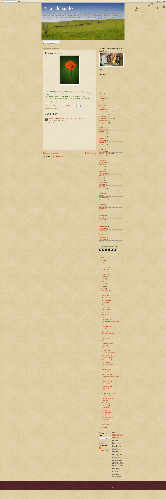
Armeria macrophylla (107, 360)
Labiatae (101, 175)
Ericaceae (101, 149)
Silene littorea (105, 307)
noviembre (105, 269)
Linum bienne (105, 345)
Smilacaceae (102, 228)
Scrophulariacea (103, 226)
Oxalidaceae (102, 193)
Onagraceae (102, 186)
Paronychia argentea (107, 403)
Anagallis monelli (106, 369)
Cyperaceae (102, 138)
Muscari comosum (106, 293)
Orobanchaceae (103, 191)
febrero (104, 427)
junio (104, 281)
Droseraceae (102, 142)
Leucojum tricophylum (107, 355)
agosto (104, 276)
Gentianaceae (102, 158)
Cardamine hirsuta (106, 395)
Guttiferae (101, 167)
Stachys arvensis (106, 309)
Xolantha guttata (106, 328)
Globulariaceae (103, 162)
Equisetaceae (102, 147)
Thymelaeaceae (103, 232)
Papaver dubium (106, 336)
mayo (104, 283)
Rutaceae (101, 221)
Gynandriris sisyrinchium (108, 324)
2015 (102, 260)
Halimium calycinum (107, 381)
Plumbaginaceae (103, 202)
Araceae (101, 107)
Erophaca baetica (106, 348)
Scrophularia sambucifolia (108, 333)
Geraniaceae (102, 160)
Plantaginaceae (103, 199)
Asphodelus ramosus (107, 412)
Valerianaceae (102, 237)
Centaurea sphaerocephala (109, 352)
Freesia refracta (106, 391)
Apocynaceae (102, 105)
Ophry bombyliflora (107, 374)
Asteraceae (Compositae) (105, 112)
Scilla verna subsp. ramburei (109, 393)
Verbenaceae (102, 239)
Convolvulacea (103, 129)
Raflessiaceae (103, 210)
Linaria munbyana (106, 312)
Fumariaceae (102, 155)
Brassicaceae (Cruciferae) (105, 118)
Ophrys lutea (105, 302)
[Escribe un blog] (77, 106)
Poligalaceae (102, 204)
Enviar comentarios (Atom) (57, 156)
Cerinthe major (105, 331)
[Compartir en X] (78, 106)
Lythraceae (102, 182)
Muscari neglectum (107, 383)
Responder (52, 123)
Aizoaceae (102, 96)
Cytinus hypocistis (106, 300)
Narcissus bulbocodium (108, 417)
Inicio (71, 153)
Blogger (117, 487)
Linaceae (101, 180)
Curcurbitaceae (103, 136)
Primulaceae (102, 208)
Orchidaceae (102, 188)
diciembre (105, 267)
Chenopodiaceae (103, 125)
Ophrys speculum (106, 326)
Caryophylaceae (103, 123)
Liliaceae (101, 177)
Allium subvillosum (107, 386)
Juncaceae (102, 171)
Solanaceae (102, 230)
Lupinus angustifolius (107, 319)
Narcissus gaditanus (107, 422)
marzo (104, 288)
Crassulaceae (102, 131)
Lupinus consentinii (107, 316)
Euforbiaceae (102, 151)
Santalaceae (102, 224)
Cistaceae (101, 127)
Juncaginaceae (103, 173)
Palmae (101, 195)
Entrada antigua (90, 153)
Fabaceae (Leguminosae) (105, 153)
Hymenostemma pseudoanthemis (110, 321)
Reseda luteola (106, 290)
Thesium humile (106, 314)
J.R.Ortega (104, 448)
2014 (102, 262)
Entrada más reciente (50, 153)
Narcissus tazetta (106, 297)
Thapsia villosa (106, 295)
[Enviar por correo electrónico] (75, 106)
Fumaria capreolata (107, 350)
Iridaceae (101, 169)
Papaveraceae (54, 108)
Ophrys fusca (105, 388)
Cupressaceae (103, 133)
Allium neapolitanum (107, 340)
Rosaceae (101, 217)
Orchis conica (105, 400)
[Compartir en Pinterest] (82, 106)
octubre (105, 271)
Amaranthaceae (103, 100)
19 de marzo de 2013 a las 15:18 (75, 118)
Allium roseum (105, 379)
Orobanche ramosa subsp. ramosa (110, 376)
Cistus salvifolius (106, 305)
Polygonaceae (103, 206)
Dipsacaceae (102, 140)
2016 (102, 258)
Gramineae (102, 164)
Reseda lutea (105, 407)
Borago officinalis (106, 410)
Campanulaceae (103, 120)
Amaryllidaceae (103, 103)
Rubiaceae (102, 219)
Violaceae (101, 241)
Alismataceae (102, 98)
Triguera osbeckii (106, 424)
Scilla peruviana (106, 419)
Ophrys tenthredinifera (107, 357)
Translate (55, 44)
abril (104, 286)
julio (104, 279)
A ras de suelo (58, 7)
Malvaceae (102, 184)
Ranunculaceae (103, 213)
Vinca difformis (106, 367)
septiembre (105, 274)
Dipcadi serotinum (106, 415)
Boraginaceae (102, 116)
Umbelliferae (102, 235)
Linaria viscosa (106, 338)
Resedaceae (102, 215)
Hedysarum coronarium (108, 343)
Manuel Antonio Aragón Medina (57, 118)
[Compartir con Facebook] (80, 106)
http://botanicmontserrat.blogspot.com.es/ (117, 435)
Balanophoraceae (103, 114)
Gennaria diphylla (106, 362)
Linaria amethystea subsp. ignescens (111, 371)
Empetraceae (102, 144)
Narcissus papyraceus (107, 398)
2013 (102, 265)
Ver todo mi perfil (103, 450)
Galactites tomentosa (107, 364)
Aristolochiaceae (103, 109)
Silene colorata (106, 405)
